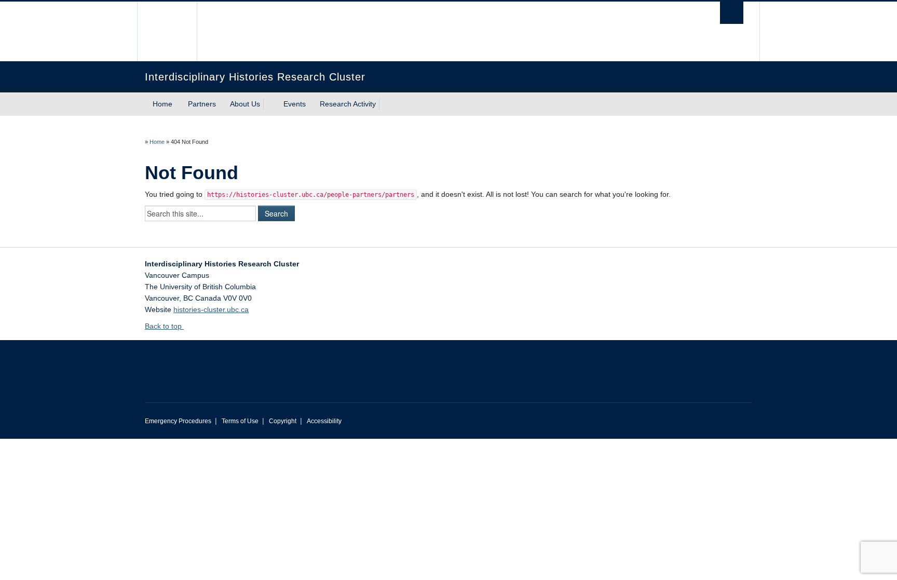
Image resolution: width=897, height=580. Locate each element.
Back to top (164, 326)
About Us (245, 104)
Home (162, 104)
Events (294, 104)
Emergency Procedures (178, 421)
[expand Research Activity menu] (385, 104)
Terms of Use (240, 421)
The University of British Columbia (167, 31)
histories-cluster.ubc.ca (211, 309)
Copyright (282, 421)
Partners (202, 104)
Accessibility (324, 421)
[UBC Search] (731, 13)
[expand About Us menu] (269, 104)
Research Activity (348, 104)
